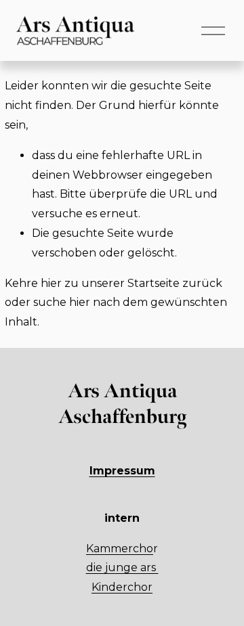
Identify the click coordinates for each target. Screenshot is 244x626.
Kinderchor (122, 587)
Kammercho (119, 548)
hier (51, 283)
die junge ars (122, 567)
